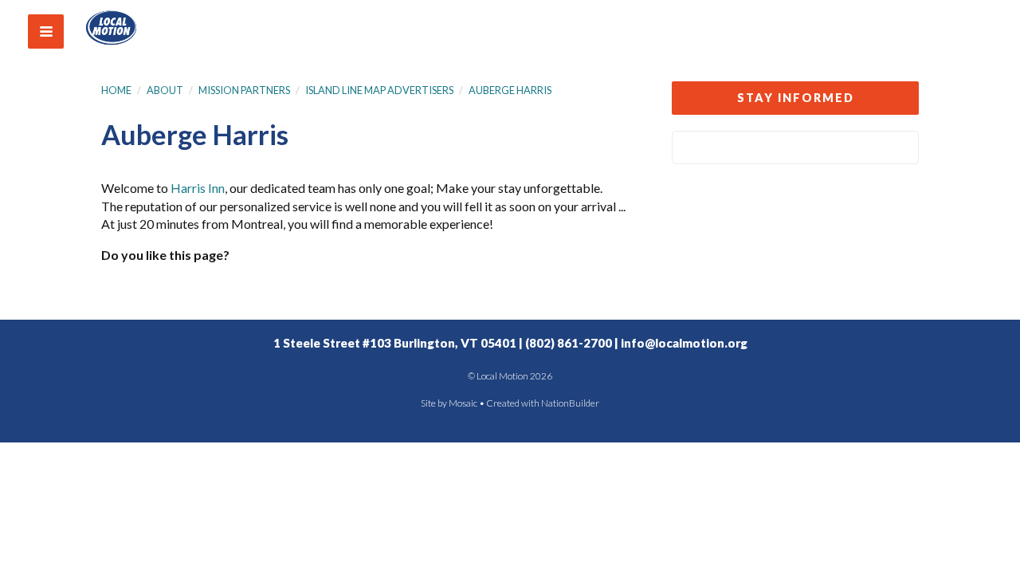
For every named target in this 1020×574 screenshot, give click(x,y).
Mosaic (463, 403)
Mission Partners (244, 90)
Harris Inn (198, 187)
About (165, 90)
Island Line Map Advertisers (379, 90)
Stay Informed (795, 97)
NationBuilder (570, 403)
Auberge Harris (510, 90)
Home (116, 90)
